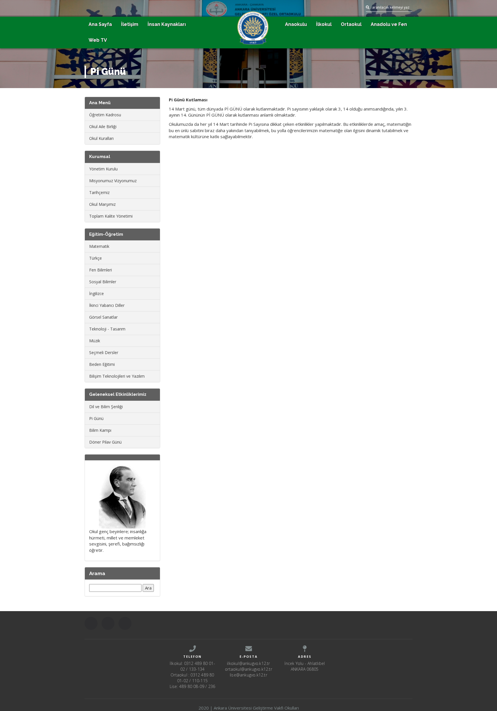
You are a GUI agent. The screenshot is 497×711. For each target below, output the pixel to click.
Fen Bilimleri (100, 270)
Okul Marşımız (102, 204)
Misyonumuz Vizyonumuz (113, 180)
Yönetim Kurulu (103, 169)
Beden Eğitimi (102, 364)
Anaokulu (296, 24)
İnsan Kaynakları (167, 24)
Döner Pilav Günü (105, 442)
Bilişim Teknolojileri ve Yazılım (117, 376)
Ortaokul (351, 24)
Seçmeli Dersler (103, 352)
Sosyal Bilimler (102, 281)
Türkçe (95, 258)
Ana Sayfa (100, 24)
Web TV (98, 40)
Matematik (99, 246)
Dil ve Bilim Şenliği (106, 406)
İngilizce (96, 293)
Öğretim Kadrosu (105, 114)
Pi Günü (96, 418)
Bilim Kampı (100, 430)
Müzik (94, 340)
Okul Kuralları (101, 138)
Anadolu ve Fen (389, 24)
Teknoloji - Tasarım (107, 329)
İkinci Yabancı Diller (107, 305)
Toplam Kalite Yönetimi (111, 216)
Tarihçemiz (99, 192)
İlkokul (324, 24)
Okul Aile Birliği (102, 126)
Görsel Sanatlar (103, 317)
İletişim (129, 24)
